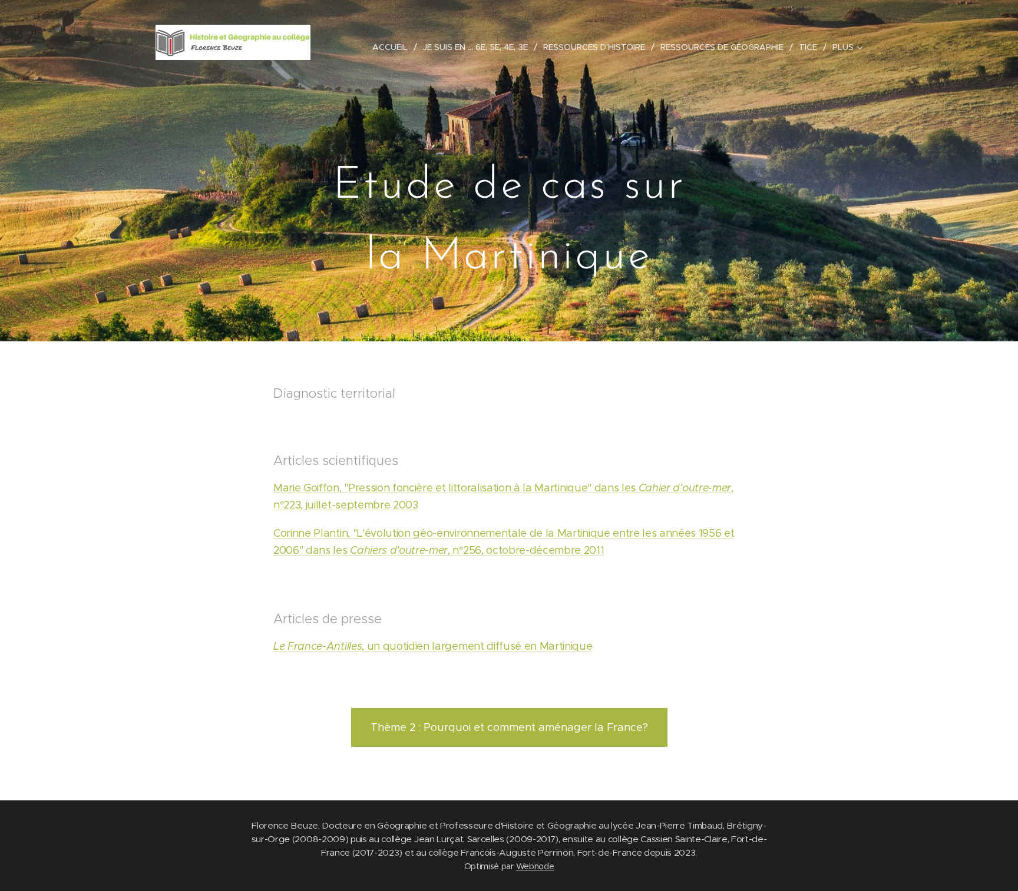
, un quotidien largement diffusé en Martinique (433, 646)
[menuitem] (393, 47)
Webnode (535, 866)
